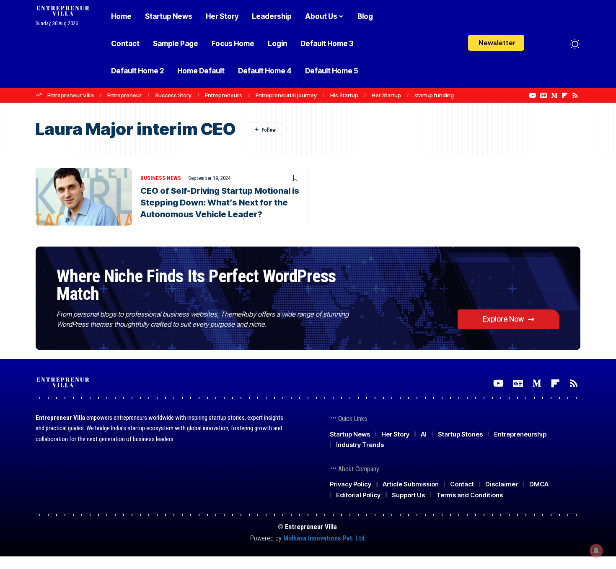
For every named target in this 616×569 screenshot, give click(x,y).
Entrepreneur (124, 95)
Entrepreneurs (223, 95)
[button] (559, 44)
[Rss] (575, 95)
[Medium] (554, 95)
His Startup (344, 95)
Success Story (173, 95)
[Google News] (543, 95)
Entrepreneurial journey (286, 95)
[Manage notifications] (596, 550)
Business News (160, 178)
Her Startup (386, 95)
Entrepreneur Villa (70, 95)
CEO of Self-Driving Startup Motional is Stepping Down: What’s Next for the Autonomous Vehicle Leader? (219, 202)
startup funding (434, 95)
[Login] (542, 44)
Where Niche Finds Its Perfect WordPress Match (196, 285)
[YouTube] (532, 95)
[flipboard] (564, 95)
